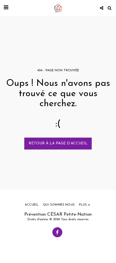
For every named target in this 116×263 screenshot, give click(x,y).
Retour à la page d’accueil (58, 143)
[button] (6, 7)
